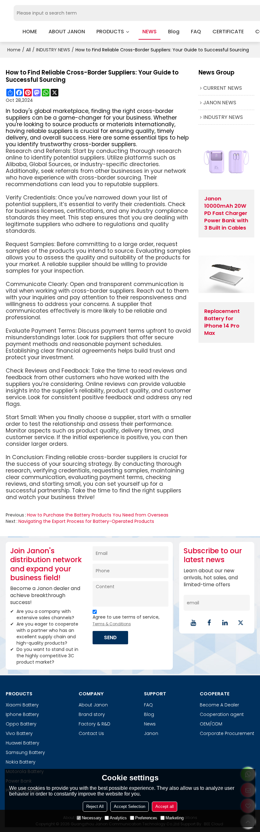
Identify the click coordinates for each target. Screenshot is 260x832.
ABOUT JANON (67, 31)
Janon (151, 733)
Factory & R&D (94, 724)
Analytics (118, 818)
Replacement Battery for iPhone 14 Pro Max (222, 322)
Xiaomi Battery (22, 705)
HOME (30, 31)
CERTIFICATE (228, 31)
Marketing (175, 818)
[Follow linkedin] (224, 622)
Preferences (146, 818)
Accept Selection (129, 806)
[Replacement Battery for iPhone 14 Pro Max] (226, 274)
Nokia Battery (21, 762)
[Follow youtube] (193, 622)
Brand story (92, 714)
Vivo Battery (19, 733)
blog (173, 31)
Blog (149, 714)
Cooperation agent (222, 714)
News (150, 724)
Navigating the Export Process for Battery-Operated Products (86, 521)
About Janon (93, 705)
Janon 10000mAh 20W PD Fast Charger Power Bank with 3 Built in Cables (226, 213)
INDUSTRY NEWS (53, 50)
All (28, 50)
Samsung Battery (25, 752)
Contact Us (91, 733)
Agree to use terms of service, (126, 620)
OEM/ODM (211, 724)
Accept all (164, 806)
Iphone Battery (22, 714)
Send (110, 637)
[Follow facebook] (209, 622)
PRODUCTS (110, 31)
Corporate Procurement (227, 733)
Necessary (91, 818)
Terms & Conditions (112, 624)
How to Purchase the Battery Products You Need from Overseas (97, 515)
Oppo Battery (21, 724)
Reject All (95, 806)
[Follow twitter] (240, 622)
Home (14, 50)
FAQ (196, 31)
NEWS (149, 31)
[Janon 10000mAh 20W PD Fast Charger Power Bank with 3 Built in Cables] (226, 162)
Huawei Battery (22, 743)
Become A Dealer (219, 705)
